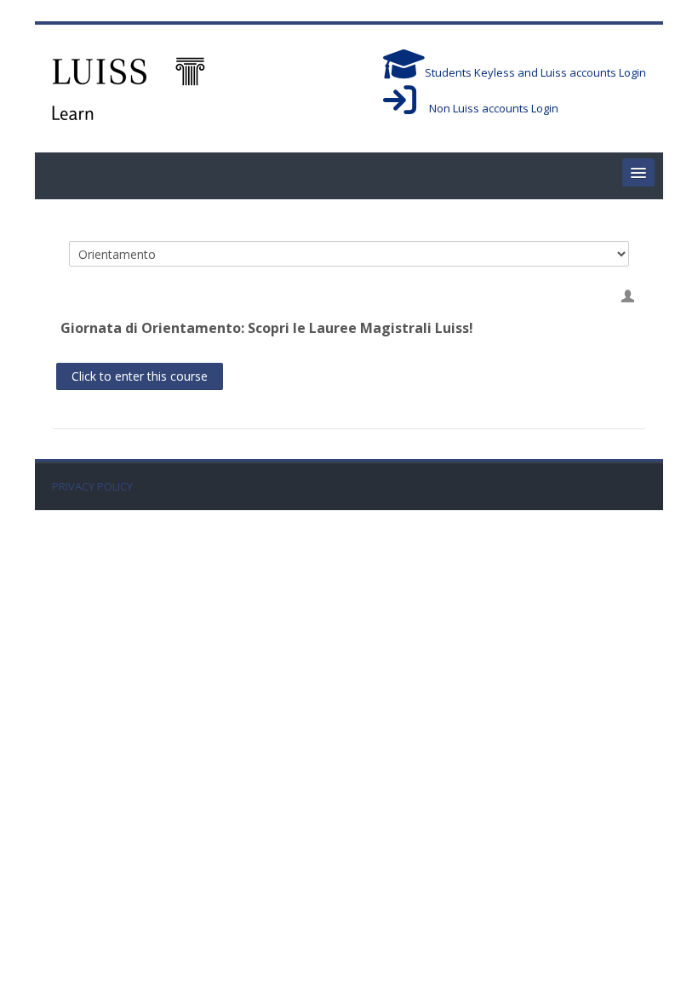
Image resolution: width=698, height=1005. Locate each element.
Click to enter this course (140, 376)
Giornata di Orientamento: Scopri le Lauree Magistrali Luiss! (266, 328)
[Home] (128, 87)
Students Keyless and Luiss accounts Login (535, 72)
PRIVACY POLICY (92, 486)
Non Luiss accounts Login (487, 108)
